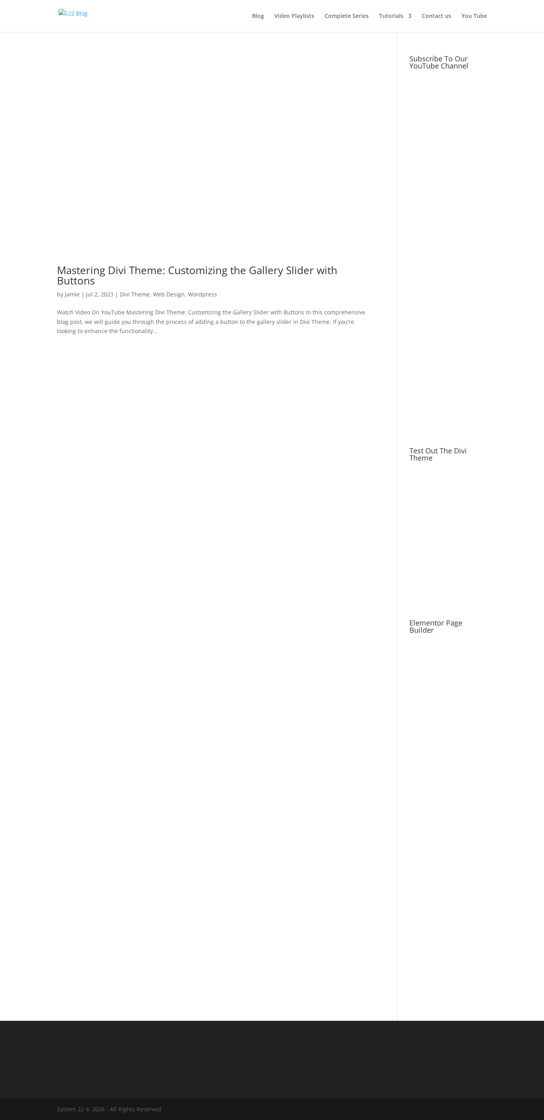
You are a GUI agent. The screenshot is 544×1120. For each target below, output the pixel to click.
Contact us (436, 16)
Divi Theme (135, 294)
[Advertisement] (448, 306)
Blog (258, 16)
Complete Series (347, 16)
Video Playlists (294, 16)
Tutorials (391, 16)
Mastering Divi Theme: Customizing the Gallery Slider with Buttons (197, 275)
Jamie (72, 294)
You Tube (474, 16)
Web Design (169, 294)
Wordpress (202, 294)
